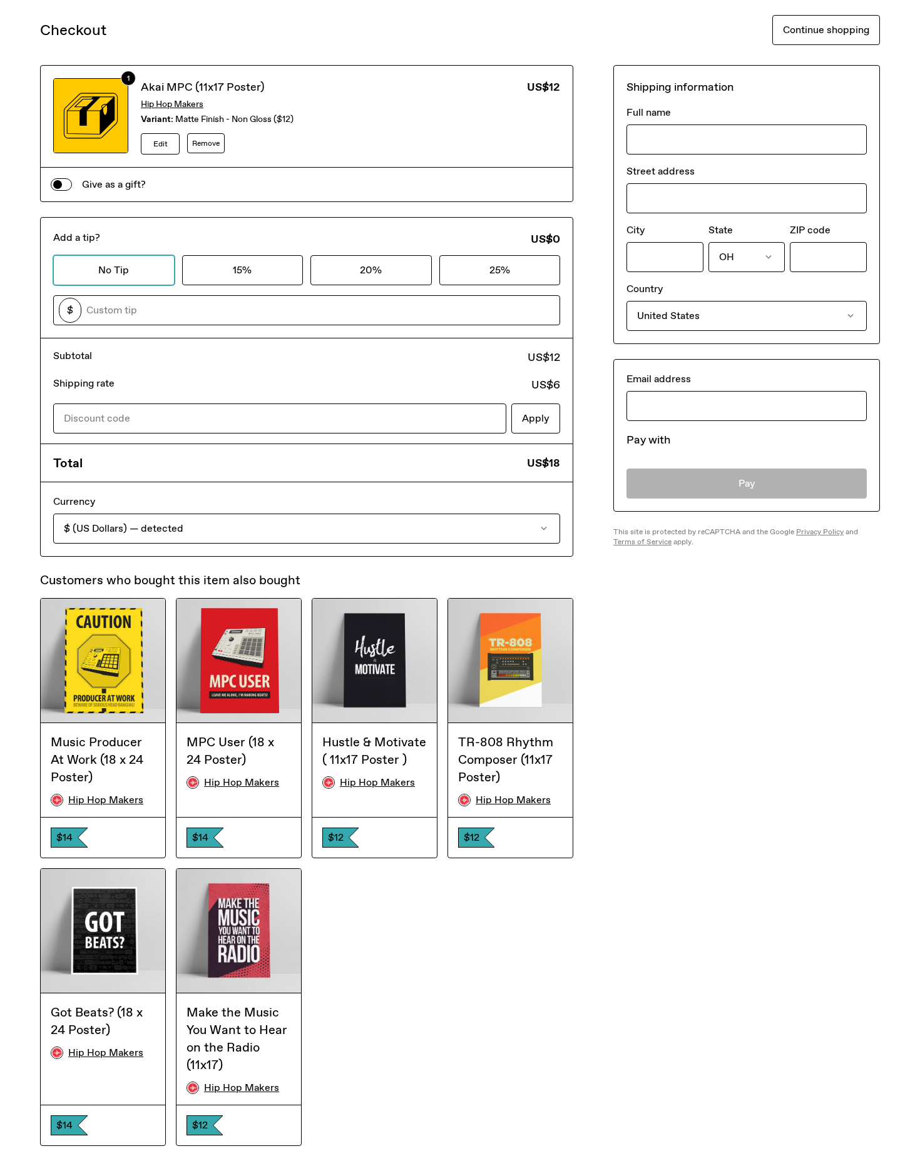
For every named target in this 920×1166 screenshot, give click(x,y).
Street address (660, 171)
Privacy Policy (820, 531)
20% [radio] (371, 270)
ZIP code (810, 230)
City (635, 230)
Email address (658, 379)
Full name (648, 112)
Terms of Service (642, 541)
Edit (160, 143)
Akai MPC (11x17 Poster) (203, 87)
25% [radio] (499, 270)
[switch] (61, 184)
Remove (206, 143)
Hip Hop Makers (172, 104)
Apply (535, 418)
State (720, 230)
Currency (74, 501)
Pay (747, 483)
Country (644, 289)
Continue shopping (826, 30)
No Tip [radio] (113, 270)
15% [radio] (242, 270)
